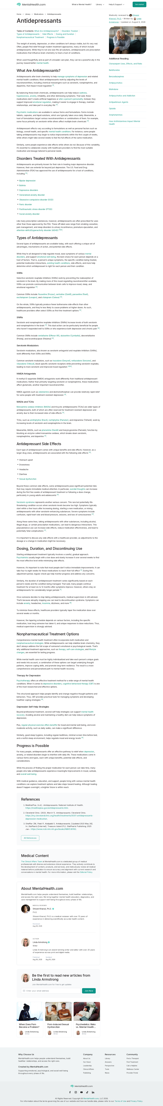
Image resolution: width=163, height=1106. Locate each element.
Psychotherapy (23, 681)
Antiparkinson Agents (118, 102)
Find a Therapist (133, 1058)
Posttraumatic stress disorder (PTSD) (35, 209)
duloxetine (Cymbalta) (70, 336)
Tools (107, 1069)
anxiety (33, 96)
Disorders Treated (70, 31)
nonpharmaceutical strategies (30, 643)
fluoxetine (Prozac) (46, 294)
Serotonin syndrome (26, 502)
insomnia (46, 603)
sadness (83, 93)
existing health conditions (58, 263)
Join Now (89, 991)
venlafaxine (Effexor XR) (48, 336)
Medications (38, 14)
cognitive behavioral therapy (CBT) (78, 684)
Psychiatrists (22, 557)
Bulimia (22, 185)
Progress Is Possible (56, 37)
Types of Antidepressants (28, 34)
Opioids (112, 108)
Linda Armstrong (40, 942)
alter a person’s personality (71, 99)
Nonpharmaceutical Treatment (30, 37)
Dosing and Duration (65, 34)
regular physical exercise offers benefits (39, 725)
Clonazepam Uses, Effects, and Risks (125, 64)
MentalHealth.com (91, 1098)
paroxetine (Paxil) (80, 294)
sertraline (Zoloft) (63, 294)
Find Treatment (132, 1062)
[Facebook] (70, 1092)
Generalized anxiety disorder (32, 195)
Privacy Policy (136, 1101)
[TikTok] (87, 1092)
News (107, 1073)
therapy (62, 649)
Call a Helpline (132, 1066)
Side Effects (47, 34)
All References (30, 838)
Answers (108, 1062)
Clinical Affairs (88, 1069)
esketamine (44, 392)
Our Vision (87, 1062)
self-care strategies (75, 649)
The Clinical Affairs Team (31, 861)
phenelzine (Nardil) (50, 430)
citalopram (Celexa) (51, 297)
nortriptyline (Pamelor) (58, 420)
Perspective (109, 1066)
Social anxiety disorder (29, 214)
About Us (86, 1058)
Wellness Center (133, 1069)
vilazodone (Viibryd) (25, 364)
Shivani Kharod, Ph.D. (42, 909)
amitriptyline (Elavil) (39, 420)
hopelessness (23, 96)
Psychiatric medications (27, 112)
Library (99, 4)
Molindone (113, 89)
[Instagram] (75, 1092)
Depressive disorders (28, 190)
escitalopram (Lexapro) (27, 297)
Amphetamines (115, 115)
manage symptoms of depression (72, 76)
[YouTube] (81, 1092)
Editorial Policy (86, 872)
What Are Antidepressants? (46, 31)
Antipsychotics (115, 83)
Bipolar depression (27, 181)
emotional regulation (42, 102)
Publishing (87, 1073)
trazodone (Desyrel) (61, 361)
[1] (59, 230)
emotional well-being (46, 257)
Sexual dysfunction (27, 479)
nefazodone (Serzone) (81, 361)
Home (19, 14)
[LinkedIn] (93, 1092)
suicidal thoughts (77, 489)
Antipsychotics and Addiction (122, 96)
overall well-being (28, 774)
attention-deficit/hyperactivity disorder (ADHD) (37, 230)
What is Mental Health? (81, 4)
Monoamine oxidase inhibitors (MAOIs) (34, 407)
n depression (88, 752)
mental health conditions (60, 131)
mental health (42, 63)
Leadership (87, 1066)
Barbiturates (114, 70)
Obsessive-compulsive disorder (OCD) (36, 200)
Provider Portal (132, 1073)
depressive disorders (52, 684)
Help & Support (115, 4)
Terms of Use (120, 1101)
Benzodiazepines (116, 76)
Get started (139, 4)
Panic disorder (25, 204)
